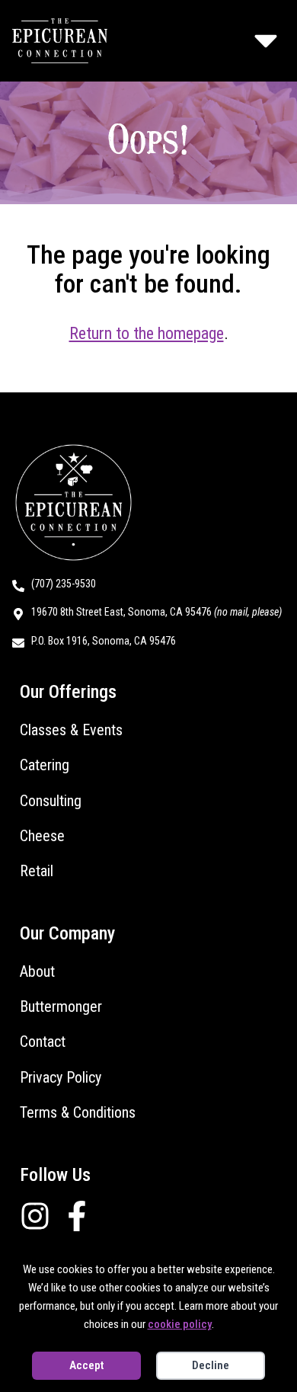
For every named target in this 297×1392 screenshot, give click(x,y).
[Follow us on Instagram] (41, 1216)
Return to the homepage (146, 333)
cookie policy (180, 1324)
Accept (86, 1365)
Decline (210, 1365)
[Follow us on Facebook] (83, 1216)
